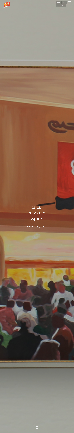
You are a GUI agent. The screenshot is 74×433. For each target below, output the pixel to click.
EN (63, 2)
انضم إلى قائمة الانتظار (60, 5)
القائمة (58, 2)
